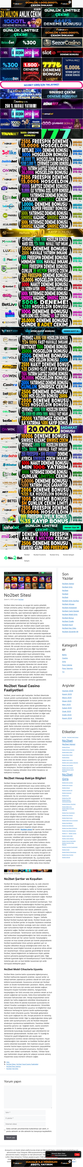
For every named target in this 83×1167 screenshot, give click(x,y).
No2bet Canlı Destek (70, 611)
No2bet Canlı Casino (67, 760)
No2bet (27, 555)
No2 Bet (64, 737)
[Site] (41, 143)
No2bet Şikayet (68, 555)
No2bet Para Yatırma (13, 1066)
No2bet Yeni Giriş (12, 1068)
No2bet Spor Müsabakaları (69, 831)
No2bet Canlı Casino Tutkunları (70, 762)
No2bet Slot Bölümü (67, 823)
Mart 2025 (66, 705)
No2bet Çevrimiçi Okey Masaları (68, 843)
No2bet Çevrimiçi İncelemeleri (70, 847)
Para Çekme (67, 665)
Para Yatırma (67, 668)
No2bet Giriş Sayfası (70, 601)
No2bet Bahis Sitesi (67, 752)
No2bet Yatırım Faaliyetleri (69, 841)
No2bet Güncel (66, 788)
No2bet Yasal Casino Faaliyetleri (27, 1064)
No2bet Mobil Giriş (69, 614)
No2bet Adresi (68, 584)
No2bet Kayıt (67, 625)
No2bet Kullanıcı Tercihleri (69, 804)
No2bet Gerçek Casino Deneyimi (68, 770)
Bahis (64, 655)
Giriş (7, 1062)
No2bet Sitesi (11, 1064)
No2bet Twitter (72, 833)
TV (63, 672)
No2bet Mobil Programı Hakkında (68, 809)
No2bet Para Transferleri (68, 813)
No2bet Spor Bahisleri (67, 825)
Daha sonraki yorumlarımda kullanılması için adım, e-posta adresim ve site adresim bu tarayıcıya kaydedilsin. (29, 1130)
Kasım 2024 (67, 718)
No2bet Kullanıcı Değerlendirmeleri (66, 800)
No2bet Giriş (54, 555)
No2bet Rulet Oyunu (67, 818)
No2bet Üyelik (68, 621)
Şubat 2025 (67, 708)
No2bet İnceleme (40, 555)
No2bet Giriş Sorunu (67, 785)
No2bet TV (65, 833)
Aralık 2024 (66, 715)
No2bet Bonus (68, 618)
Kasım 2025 (67, 694)
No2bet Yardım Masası (68, 838)
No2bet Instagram (69, 608)
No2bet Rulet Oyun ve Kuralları (70, 820)
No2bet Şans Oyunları (67, 855)
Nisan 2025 (66, 701)
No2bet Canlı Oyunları (67, 767)
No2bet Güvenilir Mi (70, 632)
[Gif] (41, 233)
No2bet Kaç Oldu (69, 628)
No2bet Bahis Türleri (67, 755)
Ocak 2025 (66, 711)
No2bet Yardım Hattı (67, 836)
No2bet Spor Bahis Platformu (69, 828)
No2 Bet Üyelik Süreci (72, 737)
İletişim (26, 561)
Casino (65, 658)
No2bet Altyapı (68, 604)
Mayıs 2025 (67, 698)
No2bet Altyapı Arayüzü (68, 750)
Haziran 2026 (67, 691)
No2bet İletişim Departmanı (69, 852)
